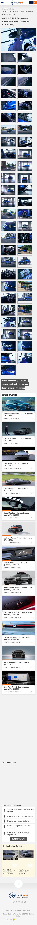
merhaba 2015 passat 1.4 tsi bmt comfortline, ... (18, 827)
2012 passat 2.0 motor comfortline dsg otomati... (20, 811)
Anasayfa (5, 9)
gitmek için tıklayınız (13, 388)
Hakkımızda (10, 910)
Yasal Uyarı (27, 910)
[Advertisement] (19, 711)
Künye (18, 910)
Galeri (12, 9)
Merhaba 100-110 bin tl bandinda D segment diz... (19, 834)
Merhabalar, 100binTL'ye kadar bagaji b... (20, 816)
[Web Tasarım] (14, 920)
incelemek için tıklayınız (14, 380)
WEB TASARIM (7, 920)
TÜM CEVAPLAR (18, 839)
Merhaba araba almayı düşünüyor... (18, 821)
